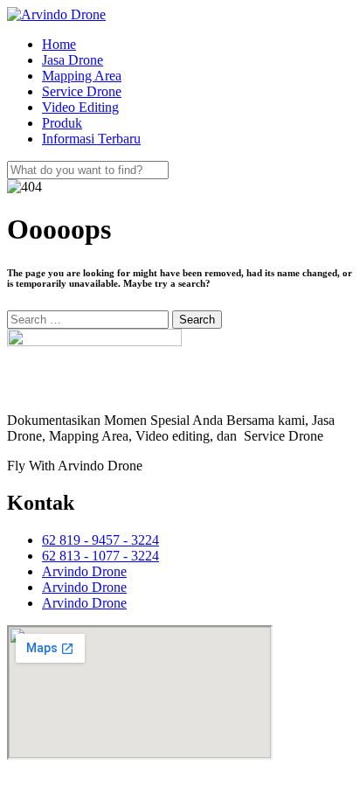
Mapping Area (81, 75)
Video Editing (80, 107)
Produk (62, 122)
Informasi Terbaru (91, 138)
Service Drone (81, 91)
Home (59, 44)
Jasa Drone (72, 59)
